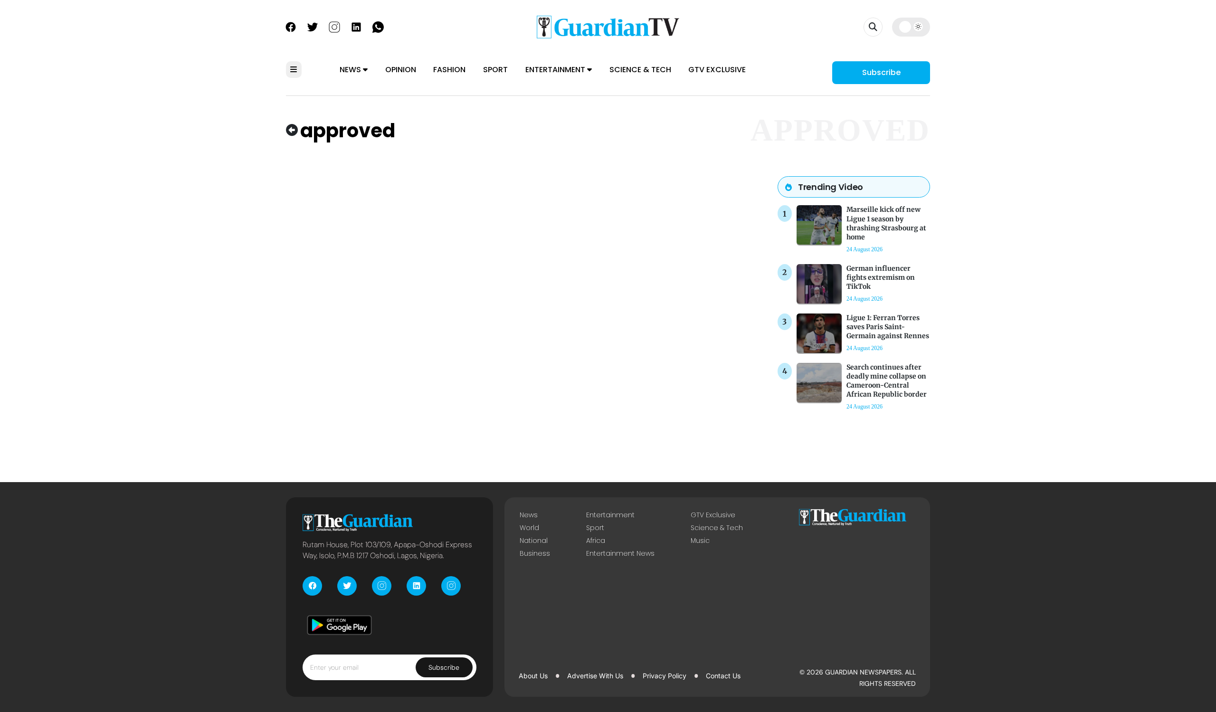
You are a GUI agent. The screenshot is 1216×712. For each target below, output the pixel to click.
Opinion (400, 69)
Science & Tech (640, 69)
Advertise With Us (595, 676)
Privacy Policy (664, 676)
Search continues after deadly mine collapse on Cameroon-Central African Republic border (886, 381)
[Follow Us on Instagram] (334, 26)
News (351, 69)
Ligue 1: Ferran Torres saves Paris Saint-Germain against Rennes (887, 326)
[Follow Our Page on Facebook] (291, 26)
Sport (495, 69)
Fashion (449, 69)
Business (535, 553)
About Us (533, 676)
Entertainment (556, 69)
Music (700, 540)
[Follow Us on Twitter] (312, 26)
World (529, 527)
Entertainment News (620, 553)
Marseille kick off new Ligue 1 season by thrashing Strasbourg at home (886, 223)
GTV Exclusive (717, 69)
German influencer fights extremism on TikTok (880, 277)
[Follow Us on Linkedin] (356, 26)
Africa (595, 540)
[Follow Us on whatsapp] (378, 26)
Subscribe (881, 72)
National (534, 540)
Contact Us (723, 676)
